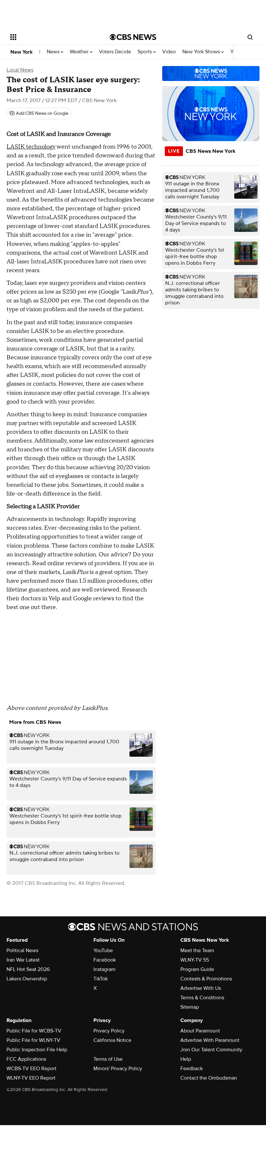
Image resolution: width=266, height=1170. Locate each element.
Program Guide (197, 969)
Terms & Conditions (202, 997)
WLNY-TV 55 (194, 960)
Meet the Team (197, 950)
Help (185, 1059)
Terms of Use (108, 1059)
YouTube (103, 950)
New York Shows (201, 52)
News (54, 52)
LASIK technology (30, 147)
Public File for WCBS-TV (33, 1030)
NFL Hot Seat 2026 (28, 969)
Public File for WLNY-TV (33, 1040)
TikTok (100, 978)
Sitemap (189, 1007)
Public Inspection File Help (36, 1049)
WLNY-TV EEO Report (30, 1078)
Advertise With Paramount (209, 1040)
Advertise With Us (200, 988)
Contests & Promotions (206, 978)
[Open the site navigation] (51, 37)
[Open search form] (250, 37)
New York (21, 52)
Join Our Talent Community (211, 1049)
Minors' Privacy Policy (117, 1068)
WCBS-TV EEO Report (31, 1068)
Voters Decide (115, 52)
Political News (22, 950)
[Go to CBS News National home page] (133, 37)
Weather (80, 52)
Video (169, 52)
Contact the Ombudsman (208, 1078)
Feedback (191, 1068)
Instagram (104, 969)
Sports (145, 52)
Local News (19, 70)
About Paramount (200, 1030)
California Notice (112, 1040)
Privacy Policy (109, 1030)
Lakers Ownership (26, 978)
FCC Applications (26, 1059)
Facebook (104, 960)
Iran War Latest (23, 960)
